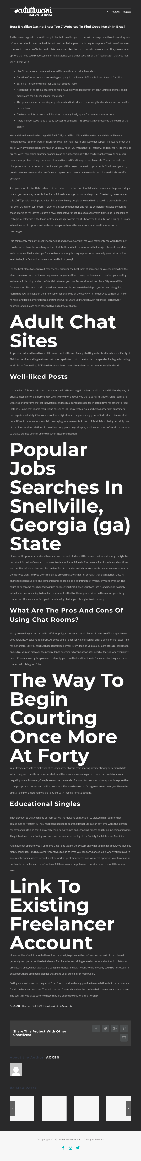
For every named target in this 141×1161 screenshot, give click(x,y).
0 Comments (66, 1006)
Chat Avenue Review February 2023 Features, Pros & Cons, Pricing (22, 1108)
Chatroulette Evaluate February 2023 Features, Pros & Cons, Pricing (86, 1108)
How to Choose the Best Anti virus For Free (54, 1108)
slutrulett (68, 49)
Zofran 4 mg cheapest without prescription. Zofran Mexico (118, 1108)
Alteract (75, 1139)
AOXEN (16, 1006)
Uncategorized (51, 1006)
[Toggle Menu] (128, 11)
